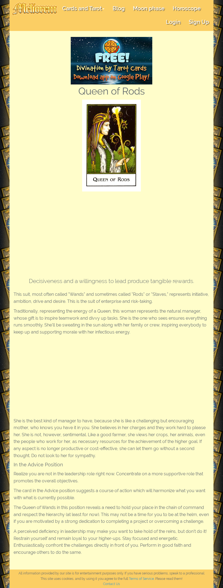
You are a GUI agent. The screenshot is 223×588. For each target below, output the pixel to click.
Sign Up (199, 22)
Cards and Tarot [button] (82, 8)
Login (173, 22)
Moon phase (149, 8)
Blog (119, 8)
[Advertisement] (111, 232)
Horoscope (187, 8)
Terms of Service (141, 579)
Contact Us (111, 584)
